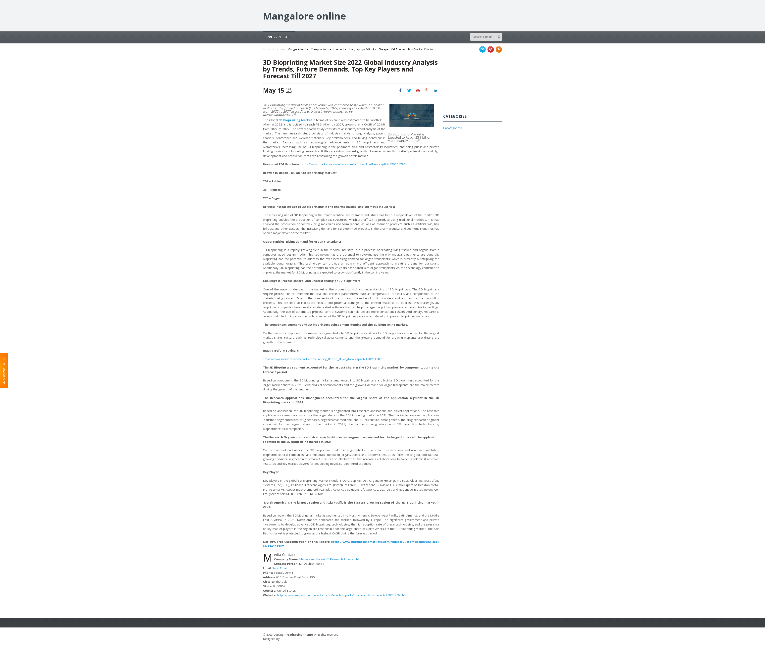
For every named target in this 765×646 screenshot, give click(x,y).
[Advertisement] (473, 84)
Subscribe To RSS (4, 369)
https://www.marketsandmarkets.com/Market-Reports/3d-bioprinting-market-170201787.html (342, 595)
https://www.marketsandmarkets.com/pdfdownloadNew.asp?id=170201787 (353, 164)
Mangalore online (304, 16)
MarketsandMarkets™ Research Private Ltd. (329, 559)
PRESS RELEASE (279, 37)
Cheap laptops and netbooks (328, 49)
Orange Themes (292, 639)
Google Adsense (298, 49)
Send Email (279, 568)
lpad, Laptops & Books (362, 49)
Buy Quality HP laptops (422, 49)
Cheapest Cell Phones (392, 49)
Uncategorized (452, 128)
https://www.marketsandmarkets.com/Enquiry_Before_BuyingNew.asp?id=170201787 (322, 359)
